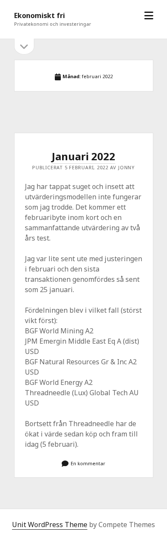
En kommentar (88, 463)
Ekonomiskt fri (39, 15)
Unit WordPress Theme (49, 524)
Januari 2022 (83, 156)
